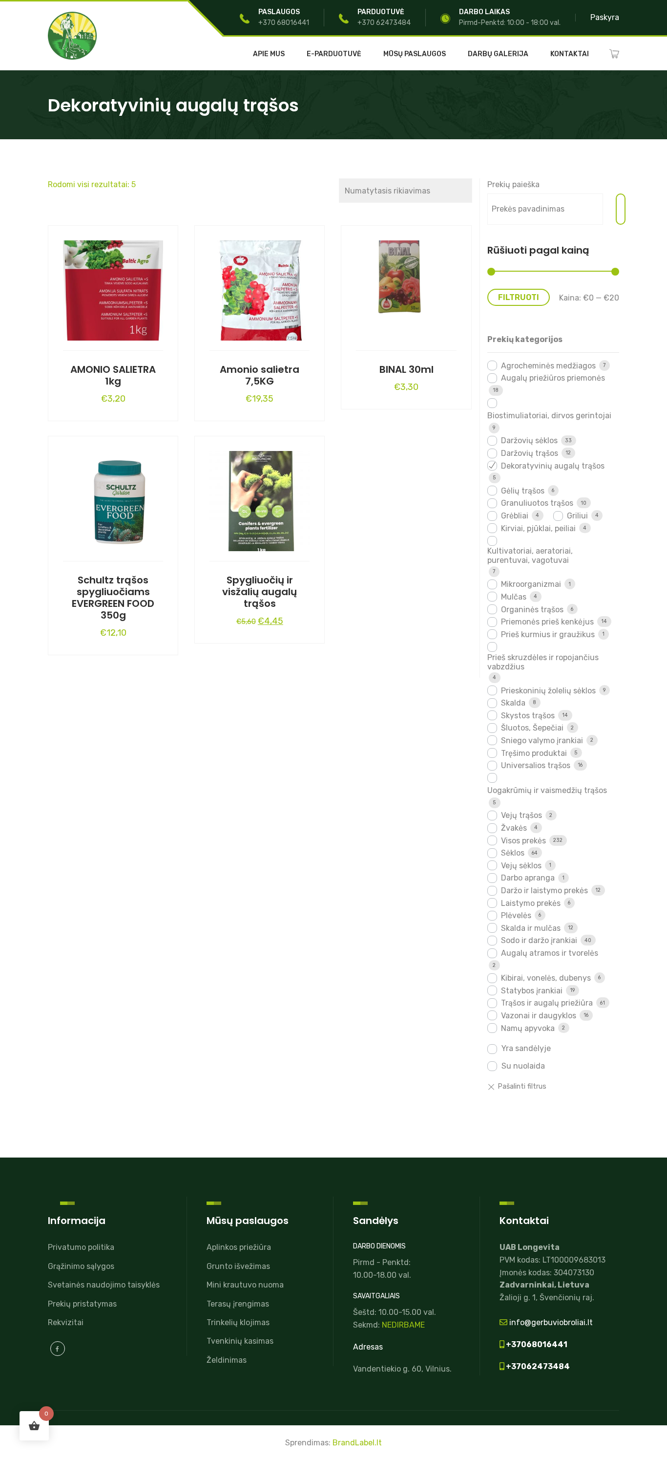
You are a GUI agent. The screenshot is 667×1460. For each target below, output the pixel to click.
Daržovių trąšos (529, 453)
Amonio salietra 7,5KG (259, 375)
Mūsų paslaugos (414, 54)
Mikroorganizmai (531, 584)
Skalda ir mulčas (531, 928)
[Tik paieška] (620, 209)
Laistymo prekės (531, 903)
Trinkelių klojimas (238, 1322)
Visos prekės (523, 840)
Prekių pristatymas (82, 1304)
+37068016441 (535, 1344)
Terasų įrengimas (238, 1304)
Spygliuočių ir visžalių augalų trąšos (259, 591)
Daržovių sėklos (529, 440)
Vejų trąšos (521, 815)
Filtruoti (518, 297)
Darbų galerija (498, 54)
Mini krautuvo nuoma (245, 1284)
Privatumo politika (81, 1247)
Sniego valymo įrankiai (542, 740)
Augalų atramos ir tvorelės (549, 953)
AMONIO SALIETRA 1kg (113, 375)
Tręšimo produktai (534, 753)
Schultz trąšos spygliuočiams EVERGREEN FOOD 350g (113, 597)
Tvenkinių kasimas (240, 1341)
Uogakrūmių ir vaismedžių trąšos (547, 790)
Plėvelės (516, 915)
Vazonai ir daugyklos (538, 1015)
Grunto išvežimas (238, 1266)
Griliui (577, 515)
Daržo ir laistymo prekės (544, 890)
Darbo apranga (528, 877)
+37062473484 (537, 1366)
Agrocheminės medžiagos (548, 365)
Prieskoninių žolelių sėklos (548, 690)
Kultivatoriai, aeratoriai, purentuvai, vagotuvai (530, 555)
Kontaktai (569, 54)
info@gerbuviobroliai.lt (550, 1322)
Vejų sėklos (521, 865)
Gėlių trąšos (522, 490)
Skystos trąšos (528, 715)
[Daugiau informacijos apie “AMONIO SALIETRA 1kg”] (113, 288)
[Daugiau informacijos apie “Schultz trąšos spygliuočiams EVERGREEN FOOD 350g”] (113, 499)
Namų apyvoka (528, 1028)
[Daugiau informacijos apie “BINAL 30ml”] (406, 288)
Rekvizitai (65, 1322)
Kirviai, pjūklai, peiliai (538, 528)
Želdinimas (227, 1360)
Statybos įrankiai (532, 990)
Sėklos (512, 853)
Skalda (513, 703)
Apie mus (269, 54)
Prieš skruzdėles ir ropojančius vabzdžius (543, 662)
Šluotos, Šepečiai (532, 727)
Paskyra (604, 17)
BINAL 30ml (406, 369)
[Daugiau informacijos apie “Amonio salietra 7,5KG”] (260, 288)
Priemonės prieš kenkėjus (547, 621)
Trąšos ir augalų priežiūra (547, 1003)
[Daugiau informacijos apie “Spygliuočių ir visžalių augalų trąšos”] (260, 499)
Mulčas (513, 596)
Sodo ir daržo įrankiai (539, 940)
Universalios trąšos (535, 765)
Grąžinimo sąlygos (81, 1266)
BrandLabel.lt (357, 1442)
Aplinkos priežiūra (239, 1247)
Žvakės (514, 828)
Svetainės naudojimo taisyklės (104, 1284)
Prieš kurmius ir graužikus (548, 634)
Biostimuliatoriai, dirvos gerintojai (549, 415)
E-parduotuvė (334, 54)
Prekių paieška (513, 184)
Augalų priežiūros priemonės (553, 378)
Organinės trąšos (532, 609)
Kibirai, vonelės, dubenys (546, 978)
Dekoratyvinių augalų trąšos (552, 466)
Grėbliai (514, 515)
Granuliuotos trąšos (537, 503)
